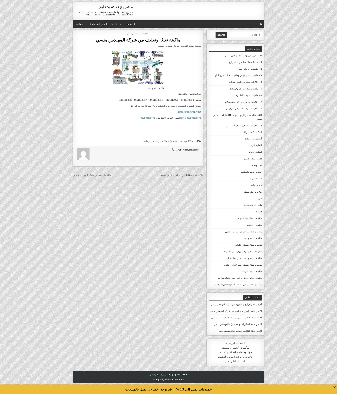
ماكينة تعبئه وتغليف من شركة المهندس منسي (138, 39)
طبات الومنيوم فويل (252, 205)
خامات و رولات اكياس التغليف (235, 356)
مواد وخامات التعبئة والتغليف (235, 352)
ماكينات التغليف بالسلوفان (249, 218)
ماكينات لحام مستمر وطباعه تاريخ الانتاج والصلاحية (238, 284)
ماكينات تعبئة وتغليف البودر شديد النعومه (243, 251)
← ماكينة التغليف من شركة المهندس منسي (93, 175)
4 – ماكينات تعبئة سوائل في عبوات (245, 82)
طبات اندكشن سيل (235, 361)
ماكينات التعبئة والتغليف (235, 347)
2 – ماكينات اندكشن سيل (250, 69)
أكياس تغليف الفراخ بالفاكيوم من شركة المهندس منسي (235, 311)
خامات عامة (256, 185)
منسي (154, 141)
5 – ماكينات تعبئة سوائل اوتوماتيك (246, 88)
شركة (171, 141)
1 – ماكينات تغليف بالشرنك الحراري (245, 62)
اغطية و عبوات (255, 152)
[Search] (261, 24)
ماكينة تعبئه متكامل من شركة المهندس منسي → (180, 175)
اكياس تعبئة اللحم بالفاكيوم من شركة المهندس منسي (236, 317)
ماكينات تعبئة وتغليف (136, 33)
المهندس (184, 141)
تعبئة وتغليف (256, 165)
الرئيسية (131, 24)
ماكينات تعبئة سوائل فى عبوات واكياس (243, 231)
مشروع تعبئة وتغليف (115, 6)
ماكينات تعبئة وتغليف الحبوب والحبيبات (244, 258)
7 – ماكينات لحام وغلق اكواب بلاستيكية (243, 102)
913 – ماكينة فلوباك (252, 132)
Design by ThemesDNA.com (168, 379)
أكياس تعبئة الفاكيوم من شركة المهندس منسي (240, 331)
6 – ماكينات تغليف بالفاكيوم (249, 95)
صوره (259, 198)
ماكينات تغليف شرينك (252, 271)
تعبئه (177, 141)
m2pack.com (147, 117)
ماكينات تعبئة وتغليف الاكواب (248, 244)
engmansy (191, 149)
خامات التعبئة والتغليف (251, 172)
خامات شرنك (255, 178)
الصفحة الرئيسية (235, 343)
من (159, 141)
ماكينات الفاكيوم (254, 225)
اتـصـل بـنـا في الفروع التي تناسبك (105, 24)
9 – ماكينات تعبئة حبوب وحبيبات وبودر (244, 125)
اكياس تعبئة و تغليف (252, 158)
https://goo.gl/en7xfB (189, 112)
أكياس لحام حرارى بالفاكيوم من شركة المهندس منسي (236, 304)
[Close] (334, 387)
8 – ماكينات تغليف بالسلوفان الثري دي (244, 108)
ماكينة (164, 141)
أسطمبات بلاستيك (253, 138)
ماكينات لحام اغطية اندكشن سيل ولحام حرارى (240, 278)
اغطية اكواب (256, 145)
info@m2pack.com (190, 117)
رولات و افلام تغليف (253, 192)
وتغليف (146, 141)
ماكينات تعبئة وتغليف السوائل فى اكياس (243, 264)
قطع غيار (257, 211)
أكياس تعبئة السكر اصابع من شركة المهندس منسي (238, 324)
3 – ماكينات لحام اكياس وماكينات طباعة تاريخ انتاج (238, 75)
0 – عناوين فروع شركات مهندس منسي (243, 55)
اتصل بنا (79, 24)
